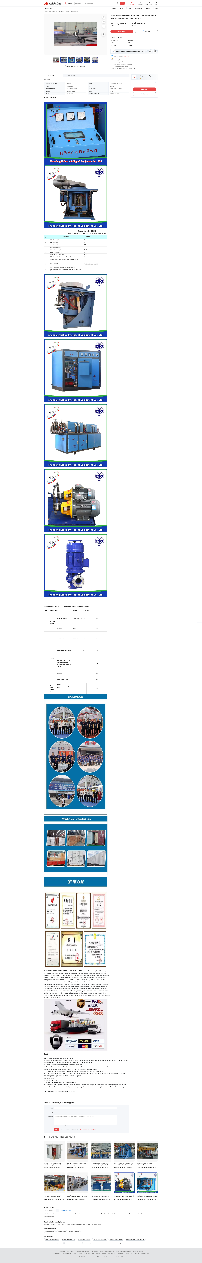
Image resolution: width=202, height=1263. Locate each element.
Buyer (121, 8)
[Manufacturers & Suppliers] (52, 3)
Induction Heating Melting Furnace (53, 1243)
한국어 (113, 1253)
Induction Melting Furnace (50, 1214)
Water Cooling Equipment (135, 1214)
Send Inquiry (122, 31)
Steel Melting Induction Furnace (92, 1243)
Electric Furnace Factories (68, 1239)
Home (45, 11)
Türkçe (131, 1253)
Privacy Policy (124, 1256)
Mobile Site (135, 1251)
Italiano (93, 1253)
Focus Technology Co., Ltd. (91, 1256)
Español (69, 1253)
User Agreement (109, 1256)
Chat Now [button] (147, 31)
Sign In (113, 68)
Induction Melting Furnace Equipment (135, 1239)
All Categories (49, 8)
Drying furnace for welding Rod (108, 1214)
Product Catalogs (66, 1210)
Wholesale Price (103, 1251)
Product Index (128, 1251)
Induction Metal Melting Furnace (73, 1243)
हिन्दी (122, 1253)
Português (75, 1253)
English (64, 1253)
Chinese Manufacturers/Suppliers (82, 1251)
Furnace (76, 11)
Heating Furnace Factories (100, 1239)
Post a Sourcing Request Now (88, 1129)
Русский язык (87, 1253)
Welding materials (48, 1216)
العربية (109, 1253)
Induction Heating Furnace (79, 1214)
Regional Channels (120, 1251)
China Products (70, 1251)
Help (130, 8)
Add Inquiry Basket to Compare (76, 66)
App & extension (139, 8)
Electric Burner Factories (84, 1239)
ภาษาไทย (127, 1253)
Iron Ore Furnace (62, 1231)
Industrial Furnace (49, 1231)
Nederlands (104, 1253)
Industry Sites (111, 1251)
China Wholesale (94, 1251)
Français (80, 1253)
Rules (156, 8)
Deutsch (98, 1253)
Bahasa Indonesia (145, 1253)
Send (56, 1129)
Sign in (156, 4)
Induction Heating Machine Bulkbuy (112, 1243)
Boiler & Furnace (69, 11)
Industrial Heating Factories (52, 1239)
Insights (141, 1251)
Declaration (117, 1256)
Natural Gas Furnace (74, 1231)
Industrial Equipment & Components (56, 11)
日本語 (118, 1253)
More (45, 1246)
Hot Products (62, 1251)
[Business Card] (155, 82)
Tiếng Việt (137, 1253)
